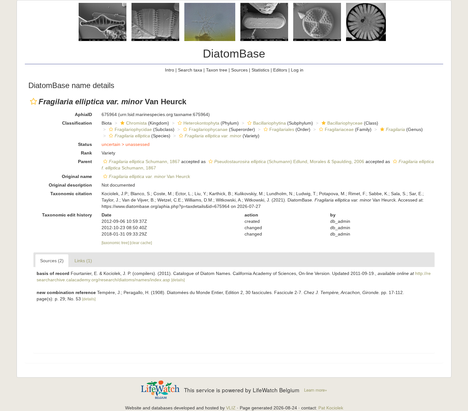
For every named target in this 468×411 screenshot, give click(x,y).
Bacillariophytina (269, 123)
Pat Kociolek (330, 407)
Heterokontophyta (201, 123)
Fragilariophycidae (133, 129)
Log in (297, 69)
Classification (77, 123)
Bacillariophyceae (345, 123)
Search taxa (190, 69)
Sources (239, 69)
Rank (86, 152)
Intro (169, 69)
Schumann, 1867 (144, 161)
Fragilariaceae (339, 129)
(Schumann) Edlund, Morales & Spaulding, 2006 (289, 161)
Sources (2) (52, 260)
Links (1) (83, 260)
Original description (70, 185)
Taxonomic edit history (67, 214)
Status (85, 144)
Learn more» (315, 390)
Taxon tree (216, 69)
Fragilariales (281, 129)
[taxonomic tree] (116, 243)
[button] (33, 101)
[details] (178, 280)
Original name (77, 176)
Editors (280, 69)
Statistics (260, 69)
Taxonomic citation (71, 193)
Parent (85, 161)
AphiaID (83, 114)
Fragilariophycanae (208, 129)
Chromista (136, 123)
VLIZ (231, 407)
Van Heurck (149, 176)
